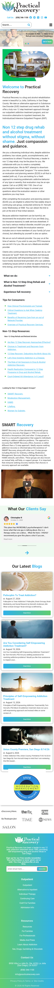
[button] (50, 24)
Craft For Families (27, 903)
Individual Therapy (27, 894)
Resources (27, 927)
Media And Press (27, 940)
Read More (27, 613)
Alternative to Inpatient (27, 889)
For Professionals (27, 935)
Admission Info (27, 907)
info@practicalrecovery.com (27, 974)
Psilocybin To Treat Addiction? (19, 595)
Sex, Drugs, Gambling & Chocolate (27, 949)
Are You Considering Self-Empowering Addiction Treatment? (24, 644)
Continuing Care (27, 898)
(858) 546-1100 (22, 17)
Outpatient (27, 885)
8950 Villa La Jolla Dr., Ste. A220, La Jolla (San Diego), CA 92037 (27, 964)
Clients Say (36, 509)
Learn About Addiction (27, 944)
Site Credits (39, 981)
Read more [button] (8, 539)
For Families (27, 931)
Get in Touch (47, 42)
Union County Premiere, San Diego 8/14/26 (26, 749)
